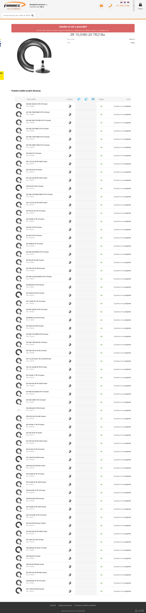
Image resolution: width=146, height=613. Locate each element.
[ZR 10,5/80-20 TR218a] (34, 55)
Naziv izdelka (31, 99)
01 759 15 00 (122, 5)
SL (121, 2)
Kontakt (53, 605)
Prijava (140, 9)
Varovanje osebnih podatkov (85, 605)
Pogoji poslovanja (65, 605)
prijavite (128, 106)
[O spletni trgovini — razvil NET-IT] (139, 610)
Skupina (70, 99)
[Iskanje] (32, 15)
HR (125, 2)
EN (128, 2)
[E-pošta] (102, 5)
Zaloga (101, 99)
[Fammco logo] (15, 5)
